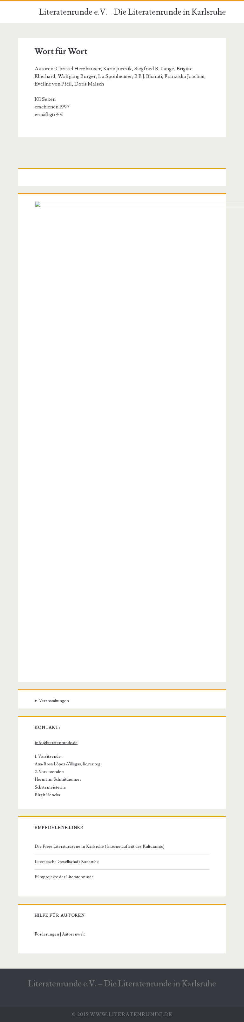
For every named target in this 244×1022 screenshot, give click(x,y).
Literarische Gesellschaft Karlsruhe (67, 861)
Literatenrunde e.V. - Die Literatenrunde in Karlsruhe (132, 12)
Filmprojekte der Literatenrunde (64, 877)
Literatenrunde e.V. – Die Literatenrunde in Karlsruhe (122, 983)
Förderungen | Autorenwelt (60, 934)
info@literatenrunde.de (56, 742)
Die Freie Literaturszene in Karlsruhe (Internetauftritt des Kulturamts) (100, 846)
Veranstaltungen (54, 700)
